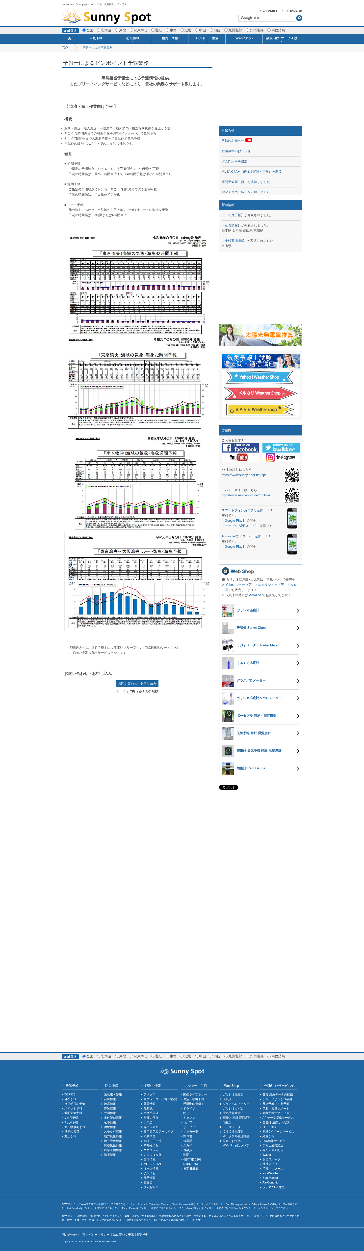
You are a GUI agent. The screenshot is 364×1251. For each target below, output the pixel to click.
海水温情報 (151, 1168)
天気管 (227, 1099)
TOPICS (69, 1094)
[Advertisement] (260, 90)
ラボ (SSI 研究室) (274, 1187)
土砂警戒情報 (234, 241)
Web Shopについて (236, 1145)
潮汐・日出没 (152, 1140)
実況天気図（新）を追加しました (246, 192)
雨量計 (227, 1122)
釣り (186, 1113)
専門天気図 (151, 1127)
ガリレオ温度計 (233, 1094)
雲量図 (148, 1182)
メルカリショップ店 (269, 585)
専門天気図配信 (272, 1150)
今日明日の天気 (74, 1103)
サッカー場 (190, 1131)
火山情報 (110, 1113)
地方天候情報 (113, 1140)
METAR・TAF (153, 1163)
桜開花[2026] (192, 1159)
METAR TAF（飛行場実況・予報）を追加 (252, 171)
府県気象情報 (113, 1145)
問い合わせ (69, 1234)
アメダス (150, 1094)
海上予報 (70, 1136)
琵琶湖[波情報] (193, 1103)
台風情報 (110, 1099)
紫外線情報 (151, 1145)
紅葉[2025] (190, 1163)
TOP (65, 47)
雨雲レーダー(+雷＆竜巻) (160, 1099)
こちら (111, 1208)
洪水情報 (110, 1127)
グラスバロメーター (236, 1103)
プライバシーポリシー (95, 1234)
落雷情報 (150, 1103)
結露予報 (268, 1136)
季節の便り (151, 1117)
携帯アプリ (269, 1163)
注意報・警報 (113, 1094)
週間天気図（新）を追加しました (246, 182)
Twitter (266, 1154)
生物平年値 (151, 1113)
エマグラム (151, 1150)
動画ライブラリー (195, 1094)
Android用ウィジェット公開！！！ (246, 536)
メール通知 (269, 1127)
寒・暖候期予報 (74, 1127)
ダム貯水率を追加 (234, 161)
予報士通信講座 (272, 1145)
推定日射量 (190, 1168)
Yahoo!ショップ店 (239, 585)
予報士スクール (272, 1168)
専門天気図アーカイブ (158, 1131)
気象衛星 (150, 1136)
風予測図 (150, 1177)
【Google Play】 (234, 521)
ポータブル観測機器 (236, 1136)
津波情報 (110, 1108)
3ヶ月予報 (71, 1122)
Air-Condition (271, 1182)
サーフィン (190, 1127)
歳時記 (148, 1108)
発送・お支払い (233, 1140)
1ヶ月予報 (71, 1117)
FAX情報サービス (274, 1140)
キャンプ (189, 1117)
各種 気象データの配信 (277, 1094)
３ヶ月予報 (233, 215)
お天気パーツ (271, 1159)
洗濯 (186, 1154)
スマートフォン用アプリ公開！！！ (247, 510)
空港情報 (150, 1159)
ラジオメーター (233, 1127)
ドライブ (189, 1108)
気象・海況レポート (275, 1108)
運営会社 (143, 1234)
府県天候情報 (113, 1150)
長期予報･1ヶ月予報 (275, 1103)
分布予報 (70, 1099)
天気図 (148, 1122)
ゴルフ (187, 1122)
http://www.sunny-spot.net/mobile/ (246, 495)
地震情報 (110, 1103)
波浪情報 (150, 1173)
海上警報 (110, 1154)
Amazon (255, 595)
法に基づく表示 (123, 1234)
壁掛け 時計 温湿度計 (237, 1117)
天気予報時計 (232, 1113)
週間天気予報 (73, 1113)
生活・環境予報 (193, 1099)
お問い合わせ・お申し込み (137, 683)
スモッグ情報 (113, 1131)
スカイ (187, 1145)
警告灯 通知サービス (276, 1122)
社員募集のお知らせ (236, 151)
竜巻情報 (231, 225)
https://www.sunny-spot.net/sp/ (244, 475)
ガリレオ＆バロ (233, 1108)
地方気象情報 (113, 1136)
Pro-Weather (271, 1173)
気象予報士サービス (275, 1113)
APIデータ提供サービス (278, 1117)
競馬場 (187, 1140)
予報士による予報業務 (97, 47)
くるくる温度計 (233, 1131)
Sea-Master (270, 1177)
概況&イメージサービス (278, 1131)
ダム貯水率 (151, 1187)
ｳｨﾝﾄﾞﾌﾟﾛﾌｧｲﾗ (152, 1154)
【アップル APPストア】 (240, 526)
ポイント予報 (73, 1108)
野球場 (187, 1136)
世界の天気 (71, 1131)
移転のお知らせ (233, 140)
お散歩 (187, 1150)
